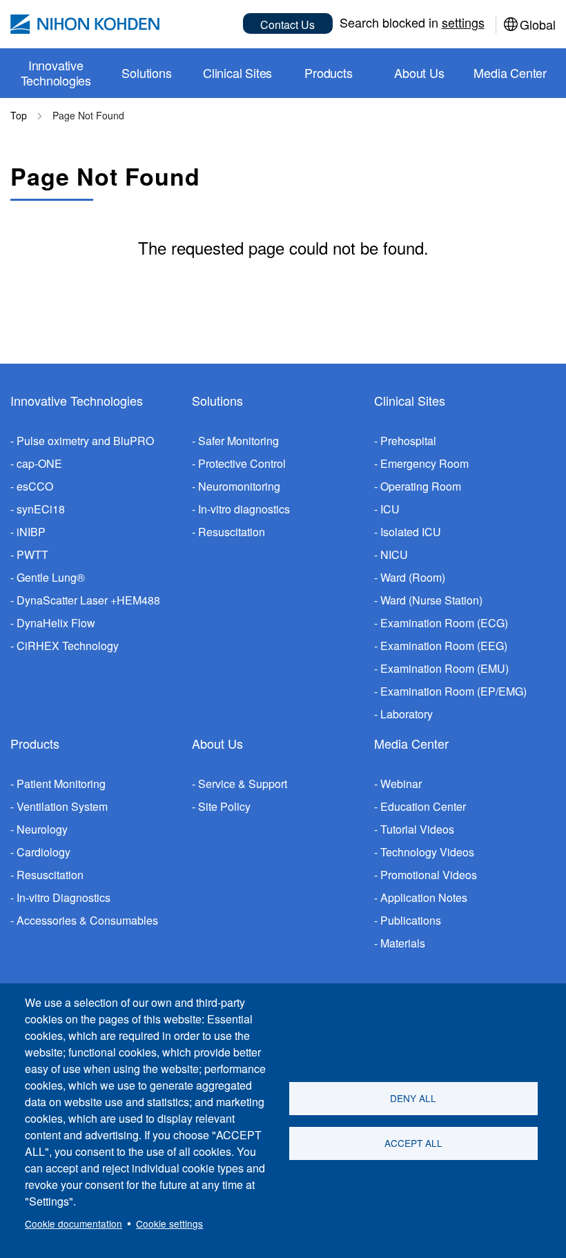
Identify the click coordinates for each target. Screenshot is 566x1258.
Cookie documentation (73, 1223)
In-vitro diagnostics (244, 509)
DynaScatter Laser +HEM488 (88, 600)
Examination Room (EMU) (444, 668)
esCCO (35, 486)
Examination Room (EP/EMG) (453, 691)
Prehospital (408, 441)
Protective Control (242, 463)
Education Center (423, 806)
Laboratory (406, 714)
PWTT (32, 554)
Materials (402, 943)
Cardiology (43, 852)
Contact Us (287, 24)
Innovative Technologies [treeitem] (56, 72)
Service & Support (242, 784)
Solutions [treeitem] (146, 72)
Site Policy (224, 806)
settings (463, 22)
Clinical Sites (409, 400)
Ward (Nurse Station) (431, 600)
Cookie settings (169, 1223)
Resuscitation (231, 532)
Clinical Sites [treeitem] (237, 72)
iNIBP (31, 532)
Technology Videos (427, 852)
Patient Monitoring (61, 784)
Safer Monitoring (238, 441)
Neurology (42, 829)
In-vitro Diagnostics (63, 897)
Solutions (217, 400)
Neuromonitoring (239, 486)
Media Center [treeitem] (510, 72)
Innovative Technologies (76, 400)
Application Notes (423, 897)
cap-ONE (39, 463)
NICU (394, 554)
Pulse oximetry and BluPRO (85, 441)
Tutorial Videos (417, 829)
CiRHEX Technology (68, 645)
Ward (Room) (412, 577)
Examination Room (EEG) (443, 645)
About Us (217, 743)
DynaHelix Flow (56, 623)
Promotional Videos (428, 875)
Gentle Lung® (51, 577)
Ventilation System (62, 806)
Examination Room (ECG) (444, 623)
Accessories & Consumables (87, 920)
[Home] (84, 24)
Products (34, 743)
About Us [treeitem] (419, 72)
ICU (390, 509)
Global (538, 24)
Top (18, 115)
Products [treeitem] (328, 72)
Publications (410, 920)
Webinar (401, 784)
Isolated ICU (410, 532)
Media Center (411, 743)
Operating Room (420, 486)
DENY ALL (413, 1098)
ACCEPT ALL (413, 1143)
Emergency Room (424, 463)
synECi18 (41, 509)
